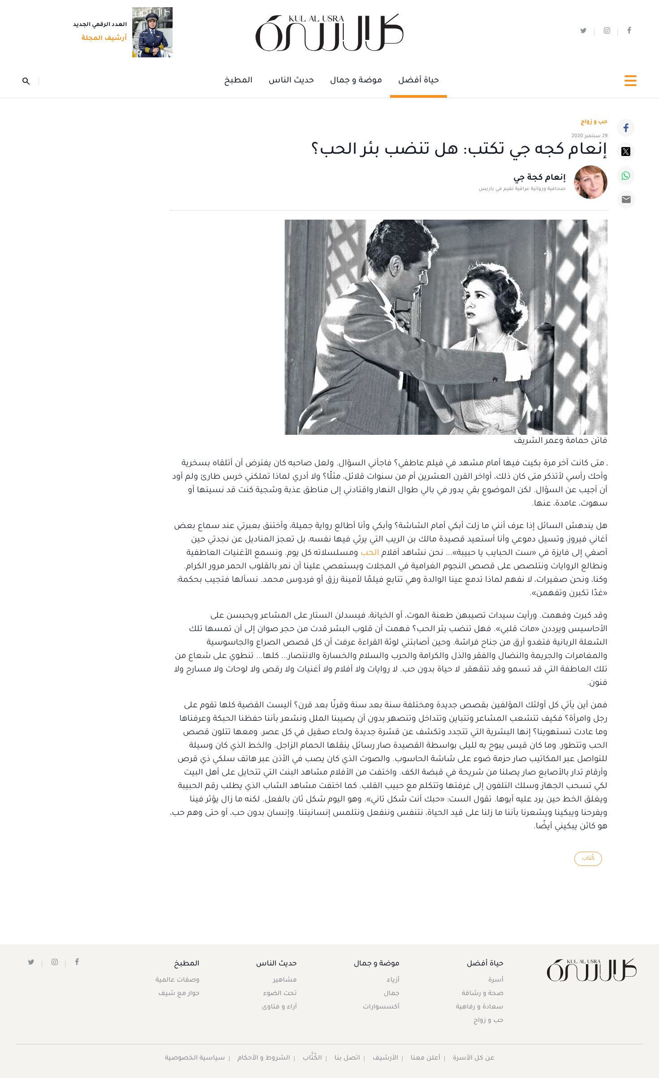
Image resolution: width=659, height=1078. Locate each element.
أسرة (495, 980)
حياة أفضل (418, 81)
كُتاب (588, 859)
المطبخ (238, 81)
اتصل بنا (347, 1058)
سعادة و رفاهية (479, 1007)
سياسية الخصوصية (195, 1058)
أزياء (393, 980)
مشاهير (285, 980)
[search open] (30, 81)
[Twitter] (625, 151)
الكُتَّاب (312, 1058)
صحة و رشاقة (482, 994)
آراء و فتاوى (279, 1007)
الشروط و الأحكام (264, 1058)
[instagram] (607, 32)
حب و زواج (488, 1021)
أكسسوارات (381, 1007)
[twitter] (583, 32)
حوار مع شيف (178, 994)
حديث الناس (291, 81)
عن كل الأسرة (473, 1058)
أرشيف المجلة (104, 39)
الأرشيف (385, 1058)
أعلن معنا (425, 1058)
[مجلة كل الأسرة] (591, 969)
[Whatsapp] (625, 176)
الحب (369, 553)
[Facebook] (625, 128)
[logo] (329, 32)
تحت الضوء (280, 994)
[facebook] (629, 32)
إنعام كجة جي (539, 178)
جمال (391, 994)
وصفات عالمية (177, 980)
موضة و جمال (356, 81)
